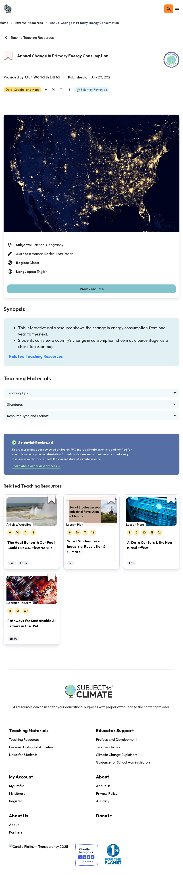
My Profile (16, 786)
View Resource (92, 289)
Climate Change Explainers (116, 754)
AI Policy (102, 801)
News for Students (23, 754)
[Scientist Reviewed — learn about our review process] (171, 60)
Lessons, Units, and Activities (31, 747)
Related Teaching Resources (36, 356)
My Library (17, 793)
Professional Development (116, 739)
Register (15, 801)
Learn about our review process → (36, 466)
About (14, 824)
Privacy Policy (106, 793)
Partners (16, 832)
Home (4, 23)
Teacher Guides (108, 747)
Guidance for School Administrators (123, 762)
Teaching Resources (24, 739)
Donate (104, 815)
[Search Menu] (168, 8)
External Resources (29, 23)
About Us (103, 786)
